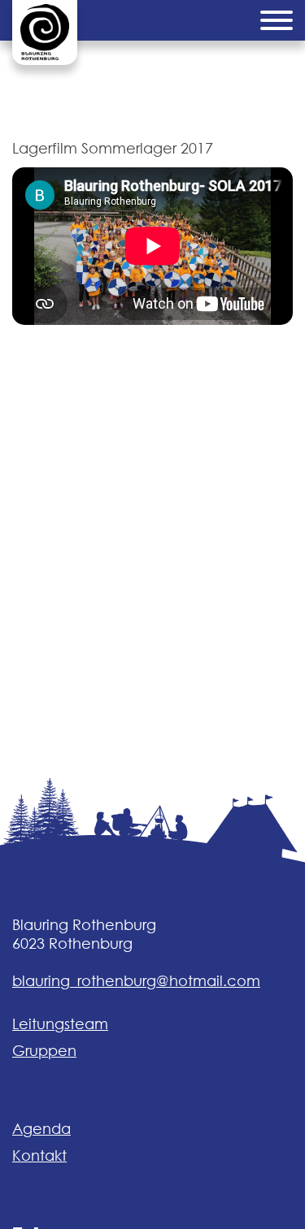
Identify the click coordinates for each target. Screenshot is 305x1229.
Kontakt (39, 1155)
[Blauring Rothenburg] (44, 32)
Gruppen (44, 1050)
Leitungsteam (60, 1023)
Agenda (41, 1128)
